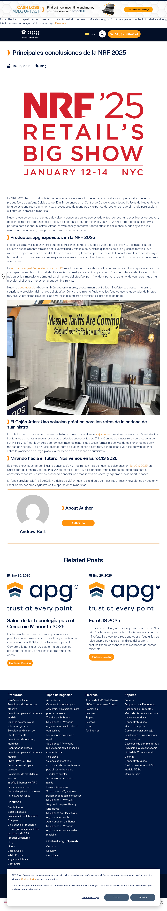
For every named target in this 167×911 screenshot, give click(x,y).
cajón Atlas (103, 434)
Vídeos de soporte (135, 726)
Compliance (53, 855)
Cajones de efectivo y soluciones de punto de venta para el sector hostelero (63, 765)
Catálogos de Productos (22, 824)
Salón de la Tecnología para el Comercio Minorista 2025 (40, 623)
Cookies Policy (28, 879)
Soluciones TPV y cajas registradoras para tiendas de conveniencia (62, 748)
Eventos (90, 713)
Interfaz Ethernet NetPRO (22, 782)
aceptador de (26, 287)
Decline (143, 897)
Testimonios (92, 730)
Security (51, 850)
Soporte (129, 700)
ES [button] (91, 34)
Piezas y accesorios (19, 787)
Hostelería (52, 756)
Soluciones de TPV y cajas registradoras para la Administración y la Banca (61, 817)
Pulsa (88, 726)
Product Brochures (19, 837)
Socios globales (17, 811)
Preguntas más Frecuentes (140, 704)
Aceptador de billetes (20, 747)
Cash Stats (14, 863)
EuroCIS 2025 (138, 465)
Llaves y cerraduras (135, 717)
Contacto (51, 846)
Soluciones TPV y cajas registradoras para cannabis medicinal (61, 830)
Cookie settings (90, 897)
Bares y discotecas (57, 787)
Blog (10, 842)
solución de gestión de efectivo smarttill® (37, 268)
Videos (11, 846)
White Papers (15, 855)
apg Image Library (18, 859)
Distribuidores (15, 807)
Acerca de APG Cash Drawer (102, 700)
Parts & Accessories (19, 795)
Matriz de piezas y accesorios (141, 713)
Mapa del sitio (132, 773)
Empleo (89, 717)
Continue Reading (20, 663)
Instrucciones (132, 739)
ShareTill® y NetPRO (19, 760)
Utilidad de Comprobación (139, 752)
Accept (116, 897)
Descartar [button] (61, 23)
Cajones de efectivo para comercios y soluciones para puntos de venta (62, 709)
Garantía (129, 756)
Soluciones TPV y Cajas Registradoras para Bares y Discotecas (61, 804)
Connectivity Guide (136, 721)
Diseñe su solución (18, 700)
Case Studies (15, 850)
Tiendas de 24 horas (58, 717)
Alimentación (53, 700)
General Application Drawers (24, 791)
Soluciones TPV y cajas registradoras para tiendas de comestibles (62, 726)
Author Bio (78, 523)
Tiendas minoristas (56, 773)
